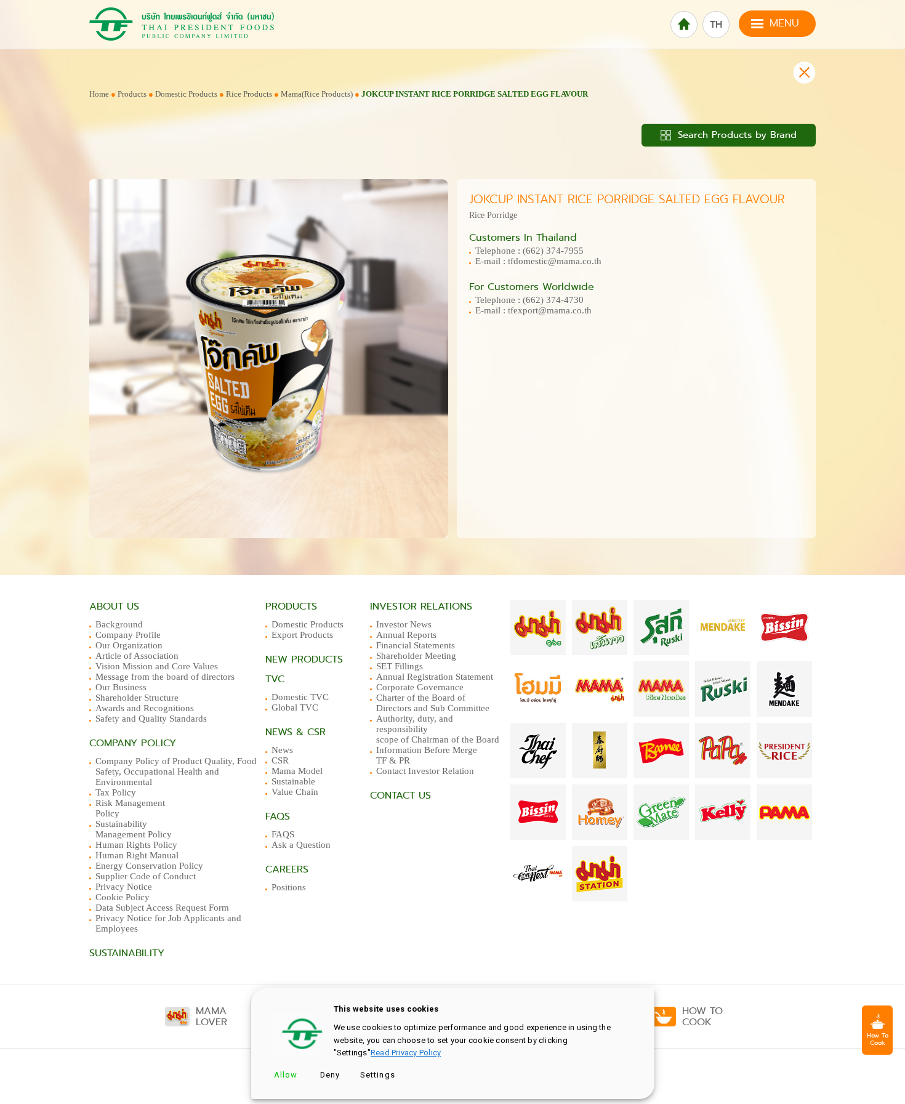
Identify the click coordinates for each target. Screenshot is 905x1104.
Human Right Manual (137, 855)
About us (114, 606)
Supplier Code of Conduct (145, 876)
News (282, 750)
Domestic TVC (300, 697)
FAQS (283, 834)
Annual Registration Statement (434, 677)
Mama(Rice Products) (317, 94)
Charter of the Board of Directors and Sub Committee (432, 703)
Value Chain (295, 792)
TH (716, 24)
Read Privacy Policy (406, 1052)
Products (132, 94)
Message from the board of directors (165, 677)
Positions (289, 887)
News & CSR (295, 732)
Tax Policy (115, 792)
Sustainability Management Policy (133, 829)
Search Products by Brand (735, 135)
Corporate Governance (420, 687)
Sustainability (126, 953)
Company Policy (132, 743)
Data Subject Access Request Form (162, 908)
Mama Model (297, 771)
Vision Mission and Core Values (156, 666)
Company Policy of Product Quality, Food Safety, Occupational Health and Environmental (176, 771)
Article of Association (137, 656)
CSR (280, 760)
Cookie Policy (122, 897)
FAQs (277, 816)
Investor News (404, 624)
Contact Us (400, 795)
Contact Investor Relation (425, 771)
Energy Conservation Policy (149, 866)
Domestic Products (186, 94)
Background (119, 624)
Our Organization (129, 645)
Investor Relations (421, 606)
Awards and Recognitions (144, 708)
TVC (274, 679)
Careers (286, 869)
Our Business (121, 687)
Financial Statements (415, 645)
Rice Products (250, 94)
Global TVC (295, 707)
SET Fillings (399, 666)
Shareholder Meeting (416, 656)
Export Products (302, 635)
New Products (304, 659)
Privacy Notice (123, 887)
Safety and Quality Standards (151, 718)
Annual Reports (406, 635)
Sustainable (293, 781)
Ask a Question (301, 845)
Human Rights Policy (136, 845)
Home (99, 94)
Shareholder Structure (137, 698)
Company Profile (128, 635)
